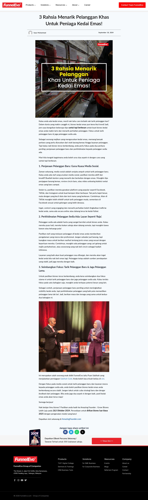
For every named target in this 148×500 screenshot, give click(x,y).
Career (87, 5)
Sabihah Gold (66, 379)
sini (102, 379)
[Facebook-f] (15, 480)
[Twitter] (25, 480)
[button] (65, 432)
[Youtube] (22, 480)
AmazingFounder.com (71, 419)
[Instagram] (18, 480)
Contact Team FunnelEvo (132, 5)
